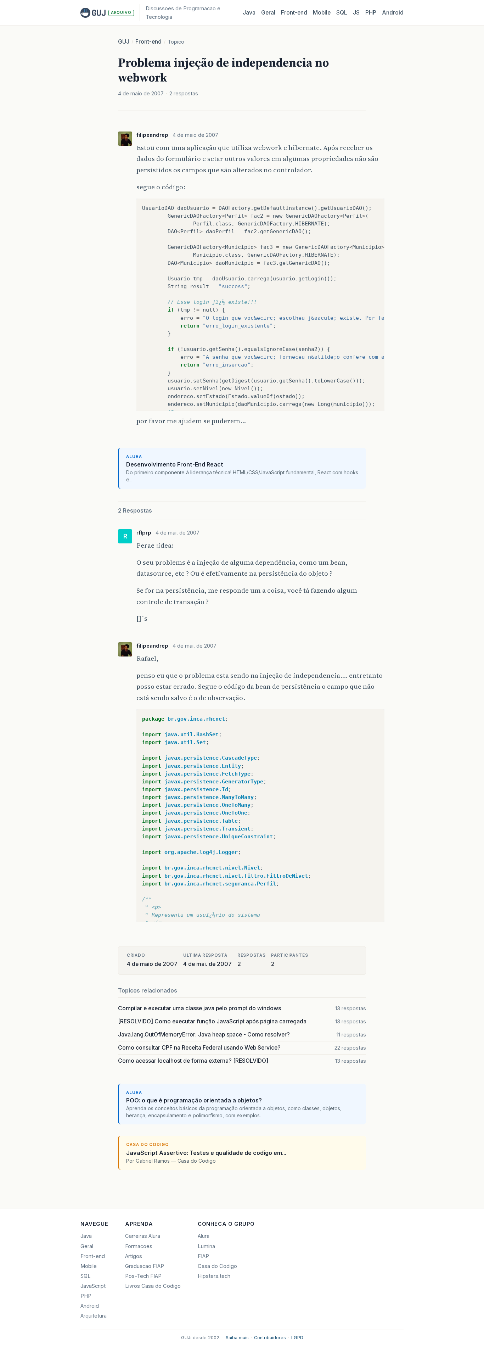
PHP (370, 12)
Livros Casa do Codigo (153, 1286)
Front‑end (294, 12)
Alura (203, 1236)
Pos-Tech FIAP (143, 1276)
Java (249, 12)
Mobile (322, 12)
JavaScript (93, 1286)
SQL (341, 12)
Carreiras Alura (142, 1236)
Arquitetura (93, 1316)
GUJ (123, 41)
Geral (268, 12)
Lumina (206, 1246)
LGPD (297, 1337)
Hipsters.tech (214, 1276)
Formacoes (138, 1246)
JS (356, 12)
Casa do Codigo (217, 1266)
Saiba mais (237, 1337)
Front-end (148, 41)
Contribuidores (270, 1337)
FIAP (203, 1256)
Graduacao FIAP (144, 1266)
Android (393, 12)
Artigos (133, 1256)
